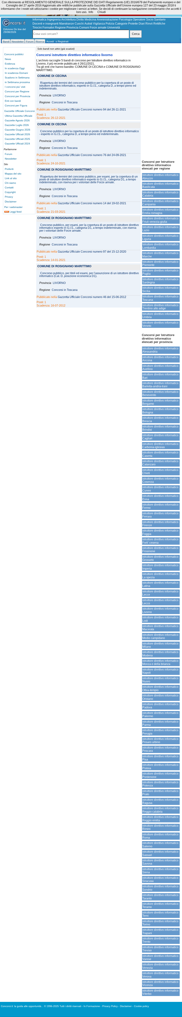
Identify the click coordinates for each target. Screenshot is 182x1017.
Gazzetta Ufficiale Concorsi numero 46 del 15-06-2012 (92, 297)
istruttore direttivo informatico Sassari (160, 853)
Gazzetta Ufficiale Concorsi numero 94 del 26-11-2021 (92, 109)
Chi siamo (10, 182)
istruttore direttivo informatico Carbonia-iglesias (160, 445)
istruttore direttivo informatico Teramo (160, 905)
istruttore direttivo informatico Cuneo (160, 489)
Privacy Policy (110, 1006)
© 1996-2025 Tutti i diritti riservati (62, 1006)
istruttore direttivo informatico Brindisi (160, 428)
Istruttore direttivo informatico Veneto (160, 324)
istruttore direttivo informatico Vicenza (160, 983)
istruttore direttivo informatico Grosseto (160, 558)
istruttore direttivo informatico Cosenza (160, 480)
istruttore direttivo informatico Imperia (160, 567)
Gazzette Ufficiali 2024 (17, 143)
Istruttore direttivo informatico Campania (160, 203)
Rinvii (149, 23)
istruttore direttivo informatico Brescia (160, 419)
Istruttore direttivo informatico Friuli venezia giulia (160, 220)
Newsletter (11, 158)
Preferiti (9, 169)
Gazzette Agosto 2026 (17, 120)
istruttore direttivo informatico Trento (160, 940)
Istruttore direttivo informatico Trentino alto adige (160, 307)
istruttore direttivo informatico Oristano (160, 697)
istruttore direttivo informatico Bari (160, 376)
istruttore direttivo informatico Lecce (160, 593)
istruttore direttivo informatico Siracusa (160, 879)
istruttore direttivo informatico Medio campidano (160, 636)
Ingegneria (54, 19)
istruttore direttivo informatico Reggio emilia (160, 818)
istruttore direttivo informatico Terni (160, 914)
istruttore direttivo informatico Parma (160, 723)
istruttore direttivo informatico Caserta (160, 454)
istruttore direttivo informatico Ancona (160, 359)
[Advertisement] (161, 101)
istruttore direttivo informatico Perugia (160, 732)
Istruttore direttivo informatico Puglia (160, 272)
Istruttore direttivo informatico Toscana (160, 298)
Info (91, 12)
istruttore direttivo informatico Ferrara (160, 515)
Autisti (88, 23)
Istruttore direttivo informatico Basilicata (160, 185)
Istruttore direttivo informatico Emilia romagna (160, 211)
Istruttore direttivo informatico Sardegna (160, 281)
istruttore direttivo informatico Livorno (160, 610)
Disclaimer (11, 201)
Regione (60, 27)
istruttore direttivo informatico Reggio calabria (160, 810)
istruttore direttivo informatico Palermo (160, 714)
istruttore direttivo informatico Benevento (160, 393)
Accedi (50, 41)
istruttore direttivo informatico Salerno (160, 844)
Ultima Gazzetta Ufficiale (18, 115)
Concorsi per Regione (17, 91)
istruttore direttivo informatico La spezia (160, 575)
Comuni (84, 27)
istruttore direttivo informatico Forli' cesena (160, 541)
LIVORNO (59, 95)
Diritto (80, 19)
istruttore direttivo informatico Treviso (160, 949)
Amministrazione (107, 19)
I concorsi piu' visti (15, 86)
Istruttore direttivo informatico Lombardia (160, 246)
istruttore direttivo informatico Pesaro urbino (160, 740)
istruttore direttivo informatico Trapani (160, 931)
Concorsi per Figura (16, 105)
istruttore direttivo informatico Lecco (160, 602)
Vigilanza (99, 23)
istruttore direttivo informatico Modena (160, 654)
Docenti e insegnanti (45, 23)
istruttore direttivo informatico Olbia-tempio (160, 688)
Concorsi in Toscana (64, 102)
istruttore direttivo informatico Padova (160, 706)
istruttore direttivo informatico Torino (160, 923)
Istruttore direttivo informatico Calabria (160, 194)
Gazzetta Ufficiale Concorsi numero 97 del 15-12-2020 (92, 251)
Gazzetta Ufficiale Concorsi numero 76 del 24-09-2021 (92, 155)
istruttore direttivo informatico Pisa (160, 758)
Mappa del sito (13, 173)
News (8, 59)
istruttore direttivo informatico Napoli (160, 671)
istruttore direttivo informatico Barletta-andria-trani (160, 385)
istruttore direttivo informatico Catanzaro (160, 463)
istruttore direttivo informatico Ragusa (160, 801)
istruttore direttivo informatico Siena (160, 871)
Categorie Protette (126, 23)
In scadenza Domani (16, 73)
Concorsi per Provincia (17, 96)
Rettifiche (159, 23)
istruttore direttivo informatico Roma (160, 836)
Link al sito (11, 178)
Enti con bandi (13, 100)
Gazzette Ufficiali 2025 (17, 139)
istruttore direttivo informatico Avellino (160, 367)
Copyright (10, 192)
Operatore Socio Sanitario (149, 19)
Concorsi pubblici (13, 54)
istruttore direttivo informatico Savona (160, 862)
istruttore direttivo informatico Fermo (160, 506)
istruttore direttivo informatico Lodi (160, 619)
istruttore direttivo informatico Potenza (160, 784)
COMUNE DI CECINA (52, 76)
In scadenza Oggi (15, 68)
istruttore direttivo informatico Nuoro (160, 680)
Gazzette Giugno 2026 (17, 129)
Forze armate (98, 27)
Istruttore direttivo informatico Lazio (160, 229)
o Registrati (62, 41)
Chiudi (101, 12)
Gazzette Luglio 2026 (17, 125)
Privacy (9, 196)
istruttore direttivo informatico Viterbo (160, 992)
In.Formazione (92, 1006)
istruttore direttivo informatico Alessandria (160, 350)
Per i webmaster (13, 207)
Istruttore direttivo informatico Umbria (160, 315)
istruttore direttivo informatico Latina (160, 584)
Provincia (72, 27)
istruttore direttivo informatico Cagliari (160, 437)
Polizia (110, 23)
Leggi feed (15, 211)
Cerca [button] (136, 33)
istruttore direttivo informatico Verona (160, 975)
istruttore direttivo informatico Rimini (160, 827)
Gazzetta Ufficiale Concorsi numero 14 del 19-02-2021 (92, 203)
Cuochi (79, 23)
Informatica (39, 19)
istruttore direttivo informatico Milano (160, 645)
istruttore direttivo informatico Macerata (160, 628)
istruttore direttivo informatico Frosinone (160, 549)
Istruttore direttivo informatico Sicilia (160, 289)
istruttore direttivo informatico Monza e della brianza (160, 662)
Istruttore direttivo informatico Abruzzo (160, 176)
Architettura (68, 19)
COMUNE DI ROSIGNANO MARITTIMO (64, 169)
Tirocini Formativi (43, 27)
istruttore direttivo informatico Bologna (160, 411)
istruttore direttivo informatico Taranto (160, 897)
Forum (8, 154)
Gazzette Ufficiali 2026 (17, 134)
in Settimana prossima (17, 82)
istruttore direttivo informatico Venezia (160, 966)
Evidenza (10, 63)
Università (113, 27)
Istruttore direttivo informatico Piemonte (160, 263)
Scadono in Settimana (17, 77)
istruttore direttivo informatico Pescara (160, 749)
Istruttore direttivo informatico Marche (160, 255)
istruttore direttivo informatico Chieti (160, 471)
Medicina (90, 19)
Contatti (9, 187)
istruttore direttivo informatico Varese (160, 957)
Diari (142, 23)
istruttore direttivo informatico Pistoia (160, 766)
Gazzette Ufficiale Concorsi (19, 111)
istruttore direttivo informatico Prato (160, 792)
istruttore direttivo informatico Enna (160, 497)
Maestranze (66, 23)
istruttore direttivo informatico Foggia (160, 532)
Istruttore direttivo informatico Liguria (160, 237)
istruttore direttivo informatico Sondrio (160, 888)
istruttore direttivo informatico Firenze (160, 524)
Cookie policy (141, 1006)
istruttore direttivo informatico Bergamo (160, 402)
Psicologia (125, 19)
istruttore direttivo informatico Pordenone (160, 775)
